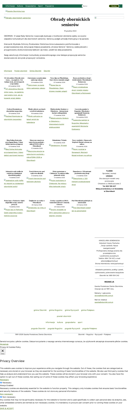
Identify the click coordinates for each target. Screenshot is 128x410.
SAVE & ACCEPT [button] (7, 408)
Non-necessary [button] (6, 394)
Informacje (8, 71)
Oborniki (47, 71)
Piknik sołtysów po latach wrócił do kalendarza (36, 110)
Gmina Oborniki (35, 71)
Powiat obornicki (20, 71)
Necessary (6, 383)
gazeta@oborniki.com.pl (104, 302)
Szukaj (113, 6)
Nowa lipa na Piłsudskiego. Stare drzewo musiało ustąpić (59, 79)
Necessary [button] (4, 380)
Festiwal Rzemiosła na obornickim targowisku (14, 110)
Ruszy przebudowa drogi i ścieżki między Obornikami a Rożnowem (82, 80)
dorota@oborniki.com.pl (104, 296)
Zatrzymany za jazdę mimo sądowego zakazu (37, 79)
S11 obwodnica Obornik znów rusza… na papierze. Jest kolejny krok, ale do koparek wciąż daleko (14, 81)
